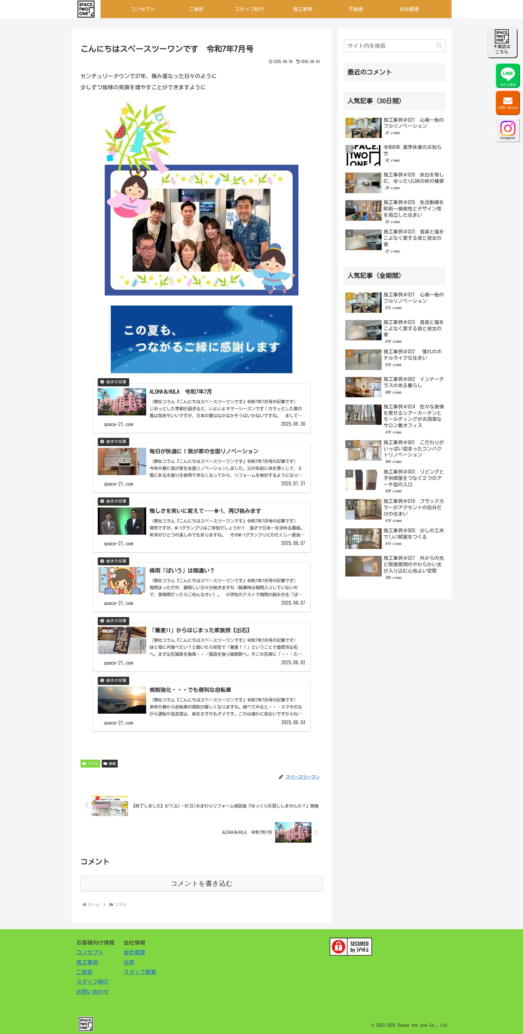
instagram (508, 138)
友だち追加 (507, 84)
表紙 (112, 763)
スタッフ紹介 (92, 981)
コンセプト (90, 952)
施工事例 (87, 962)
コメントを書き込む (202, 883)
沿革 (128, 962)
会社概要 (134, 952)
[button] (439, 45)
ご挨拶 (84, 972)
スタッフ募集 (139, 972)
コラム (92, 763)
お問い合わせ (508, 107)
